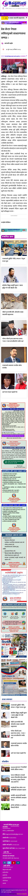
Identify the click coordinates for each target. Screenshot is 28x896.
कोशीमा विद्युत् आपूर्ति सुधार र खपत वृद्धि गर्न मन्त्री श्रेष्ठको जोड (12, 286)
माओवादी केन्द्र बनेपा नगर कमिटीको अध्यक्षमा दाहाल (18, 788)
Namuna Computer (22, 894)
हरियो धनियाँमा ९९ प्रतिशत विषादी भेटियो (18, 806)
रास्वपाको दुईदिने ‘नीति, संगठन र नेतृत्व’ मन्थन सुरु (13, 260)
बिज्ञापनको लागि (7, 870)
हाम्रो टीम (5, 875)
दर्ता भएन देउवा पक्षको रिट (9, 392)
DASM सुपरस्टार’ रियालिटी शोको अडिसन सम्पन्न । (19, 768)
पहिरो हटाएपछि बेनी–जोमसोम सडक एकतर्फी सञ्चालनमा (12, 313)
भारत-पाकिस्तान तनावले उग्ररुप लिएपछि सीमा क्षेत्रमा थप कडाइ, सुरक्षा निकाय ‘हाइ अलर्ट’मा (19, 778)
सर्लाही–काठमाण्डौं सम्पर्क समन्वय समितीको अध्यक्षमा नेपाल (19, 797)
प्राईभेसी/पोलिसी (7, 878)
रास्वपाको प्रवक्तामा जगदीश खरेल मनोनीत (12, 366)
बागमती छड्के (9, 43)
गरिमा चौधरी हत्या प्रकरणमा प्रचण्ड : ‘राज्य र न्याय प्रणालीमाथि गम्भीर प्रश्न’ (13, 340)
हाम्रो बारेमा (5, 872)
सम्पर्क (4, 883)
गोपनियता (5, 881)
